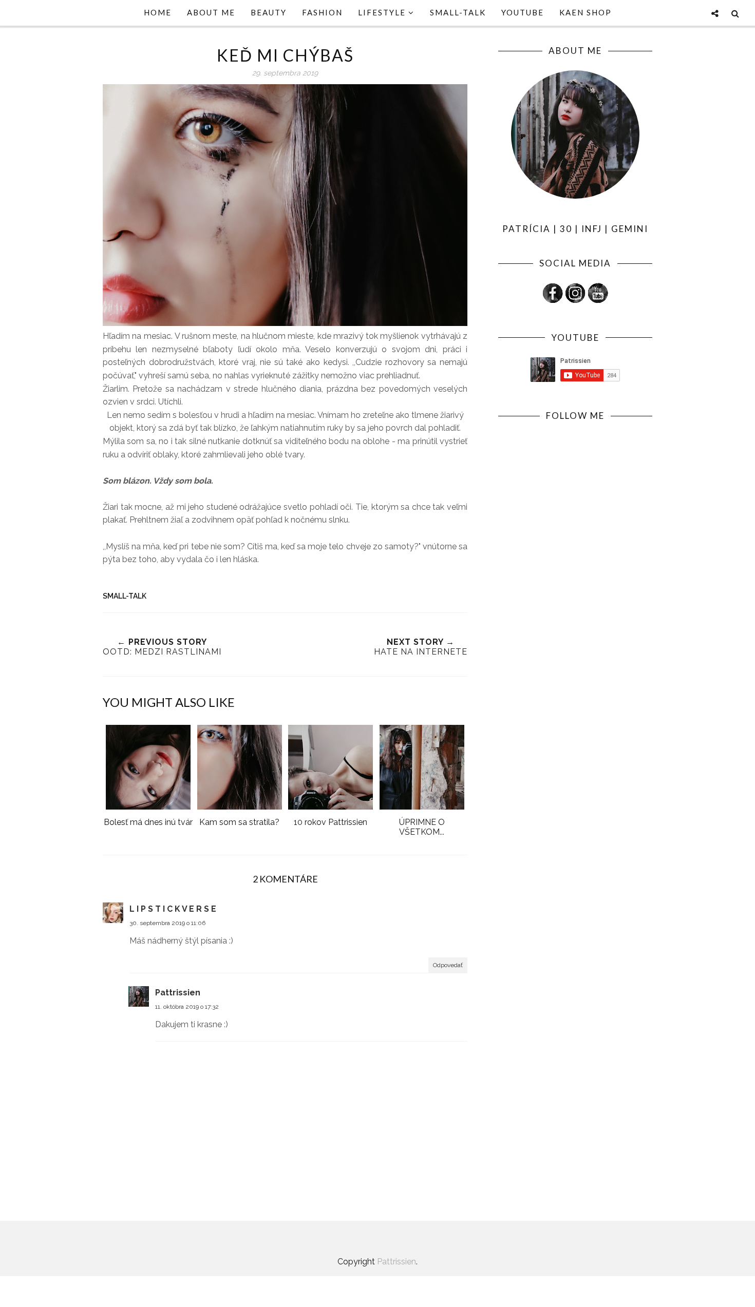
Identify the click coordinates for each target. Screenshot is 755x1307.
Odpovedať (448, 965)
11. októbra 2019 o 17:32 (187, 1006)
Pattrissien (177, 992)
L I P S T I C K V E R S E (172, 909)
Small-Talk (124, 596)
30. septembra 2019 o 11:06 (167, 923)
